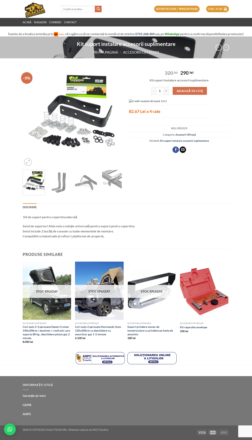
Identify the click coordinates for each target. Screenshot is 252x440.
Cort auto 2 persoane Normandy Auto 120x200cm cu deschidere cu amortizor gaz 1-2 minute (98, 330)
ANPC (27, 414)
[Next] (116, 116)
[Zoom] (28, 162)
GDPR (27, 405)
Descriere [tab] (30, 207)
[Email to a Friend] (183, 149)
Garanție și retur (34, 395)
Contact (70, 22)
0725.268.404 (145, 34)
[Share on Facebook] (175, 149)
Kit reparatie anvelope (193, 327)
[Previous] (29, 116)
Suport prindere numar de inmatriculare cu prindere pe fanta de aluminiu (150, 330)
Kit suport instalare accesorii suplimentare (184, 140)
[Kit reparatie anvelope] (204, 291)
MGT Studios (100, 429)
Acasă (27, 22)
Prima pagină (105, 52)
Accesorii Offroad (141, 52)
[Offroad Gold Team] (39, 9)
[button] (10, 429)
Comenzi (55, 22)
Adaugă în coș (190, 91)
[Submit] (98, 9)
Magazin (40, 22)
